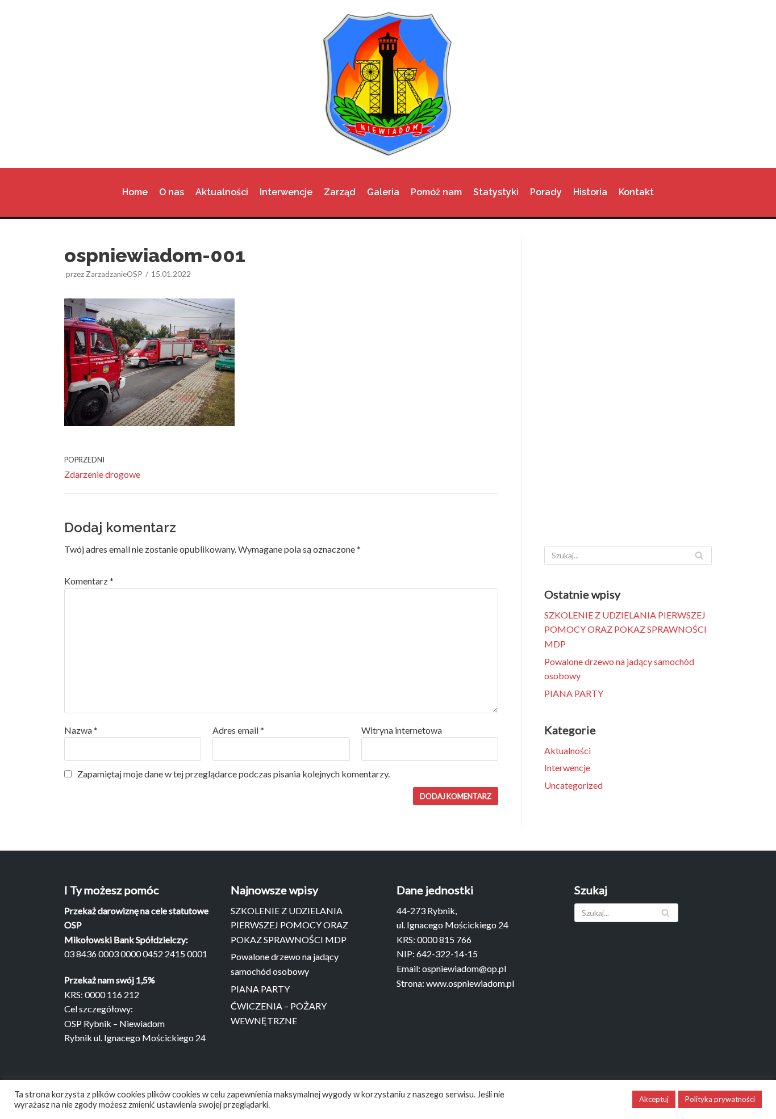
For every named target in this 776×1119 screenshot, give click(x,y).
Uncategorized (573, 785)
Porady (546, 192)
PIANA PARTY (573, 693)
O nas (171, 192)
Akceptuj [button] (654, 1099)
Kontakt (636, 192)
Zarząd (340, 192)
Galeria (383, 192)
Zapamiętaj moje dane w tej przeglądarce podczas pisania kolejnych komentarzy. (233, 773)
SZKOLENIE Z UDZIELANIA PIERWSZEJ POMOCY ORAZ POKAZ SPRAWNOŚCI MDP (625, 629)
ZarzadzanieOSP (114, 274)
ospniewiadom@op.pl (464, 968)
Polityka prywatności (720, 1099)
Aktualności (221, 192)
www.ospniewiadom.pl (470, 983)
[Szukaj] (699, 555)
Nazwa (81, 730)
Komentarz (89, 580)
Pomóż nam (436, 192)
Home (135, 192)
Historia (590, 192)
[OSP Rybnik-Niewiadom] (388, 84)
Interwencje (286, 192)
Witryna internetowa (401, 730)
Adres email (238, 730)
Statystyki (496, 192)
